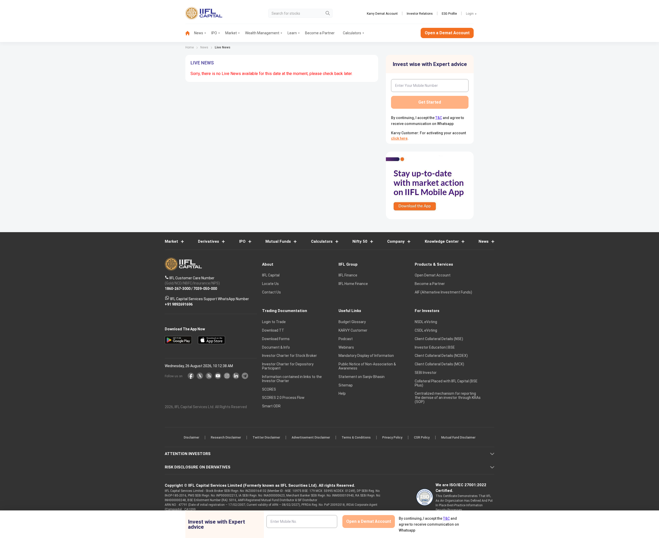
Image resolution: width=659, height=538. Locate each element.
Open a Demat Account (293, 286)
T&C (302, 302)
